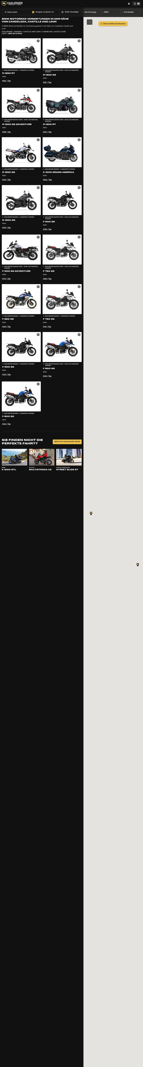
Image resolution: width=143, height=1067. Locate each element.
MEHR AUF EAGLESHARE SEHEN (67, 442)
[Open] (100, 11)
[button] (21, 61)
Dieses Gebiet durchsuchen (114, 24)
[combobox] (17, 12)
